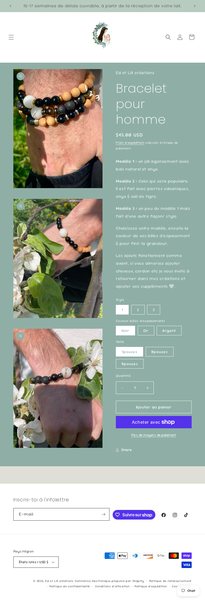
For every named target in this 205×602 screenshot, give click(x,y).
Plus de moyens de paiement (153, 435)
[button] (11, 37)
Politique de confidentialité (69, 586)
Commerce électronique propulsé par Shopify (109, 581)
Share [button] (126, 449)
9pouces (129, 363)
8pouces (159, 351)
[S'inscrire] (103, 514)
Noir (125, 330)
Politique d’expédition (151, 586)
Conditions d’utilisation (112, 586)
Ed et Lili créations (59, 581)
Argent (169, 330)
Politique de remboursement (170, 581)
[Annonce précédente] (10, 6)
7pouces (129, 351)
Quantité (123, 375)
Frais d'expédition (130, 143)
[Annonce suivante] (194, 6)
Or (146, 330)
